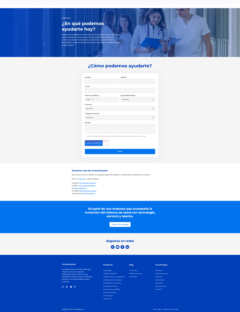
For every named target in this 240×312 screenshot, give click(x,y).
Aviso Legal (157, 309)
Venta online (159, 280)
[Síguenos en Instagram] (113, 247)
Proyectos (158, 277)
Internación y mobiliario (111, 289)
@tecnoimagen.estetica (88, 191)
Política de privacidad (170, 309)
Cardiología (107, 270)
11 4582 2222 (81, 179)
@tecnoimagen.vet (88, 193)
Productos (159, 270)
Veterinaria (107, 299)
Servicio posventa (161, 273)
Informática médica (110, 286)
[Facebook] (75, 287)
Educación (159, 283)
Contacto (158, 289)
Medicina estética (109, 292)
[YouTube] (71, 287)
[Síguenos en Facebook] (122, 247)
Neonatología (108, 296)
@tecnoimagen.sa (80, 188)
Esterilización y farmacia (112, 283)
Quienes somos (160, 286)
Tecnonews (133, 270)
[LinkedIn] (67, 287)
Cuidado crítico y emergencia (113, 277)
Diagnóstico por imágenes (112, 280)
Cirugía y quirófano (110, 273)
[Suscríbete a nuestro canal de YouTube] (117, 247)
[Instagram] (63, 287)
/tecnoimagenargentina (87, 183)
